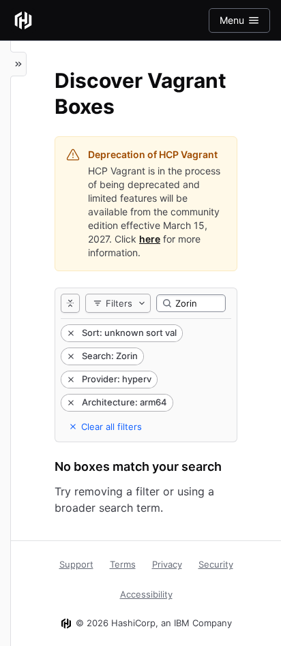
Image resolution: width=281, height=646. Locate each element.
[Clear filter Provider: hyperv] (69, 379)
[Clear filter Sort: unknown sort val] (69, 333)
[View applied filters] (70, 303)
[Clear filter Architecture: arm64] (69, 403)
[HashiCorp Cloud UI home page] (23, 20)
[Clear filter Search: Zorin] (69, 356)
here (149, 239)
